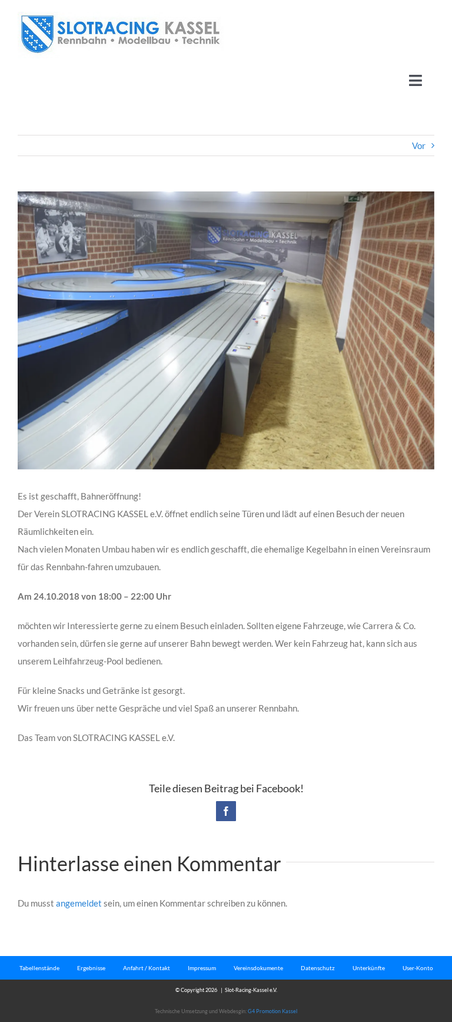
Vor (419, 145)
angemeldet (79, 903)
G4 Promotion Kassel (272, 1011)
